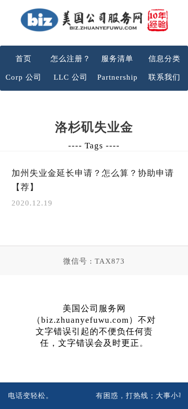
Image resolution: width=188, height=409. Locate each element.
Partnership (117, 77)
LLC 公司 (71, 77)
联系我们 (164, 77)
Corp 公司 (24, 77)
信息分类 (164, 59)
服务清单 (117, 59)
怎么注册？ (71, 59)
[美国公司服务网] (94, 20)
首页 (24, 59)
